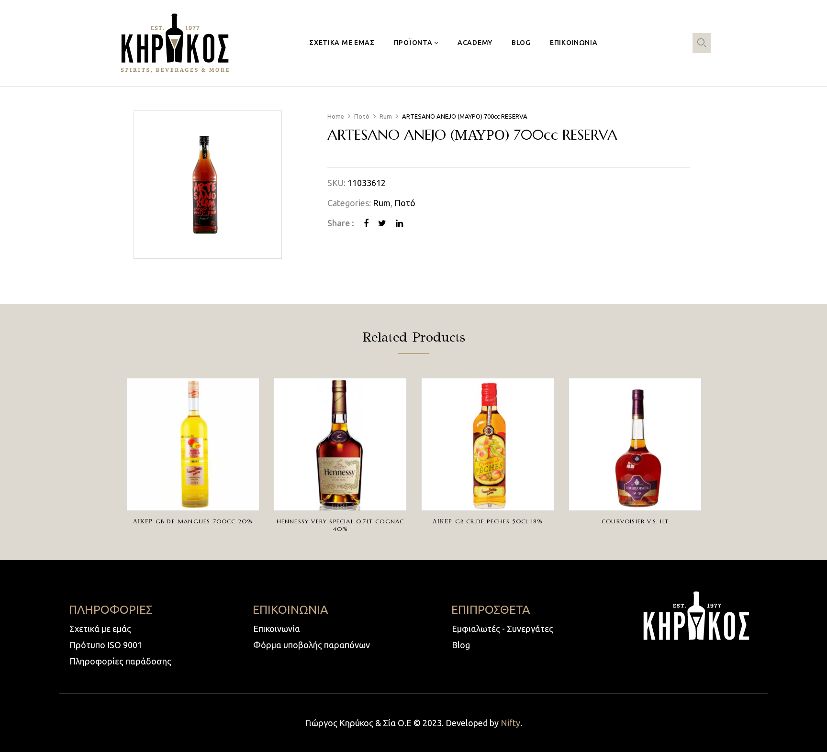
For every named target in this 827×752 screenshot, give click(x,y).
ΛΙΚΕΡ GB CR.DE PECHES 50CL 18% (488, 521)
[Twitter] (382, 223)
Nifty (510, 723)
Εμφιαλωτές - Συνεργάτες (502, 628)
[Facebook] (366, 223)
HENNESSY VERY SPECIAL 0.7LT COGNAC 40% (340, 525)
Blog (461, 645)
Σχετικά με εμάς (100, 628)
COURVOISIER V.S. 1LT (635, 521)
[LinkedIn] (399, 223)
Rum (386, 116)
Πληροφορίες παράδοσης (120, 661)
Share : (340, 223)
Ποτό (361, 116)
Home (335, 116)
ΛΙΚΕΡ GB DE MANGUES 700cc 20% (193, 521)
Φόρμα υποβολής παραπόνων (311, 645)
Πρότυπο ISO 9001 (105, 645)
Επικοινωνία (276, 628)
